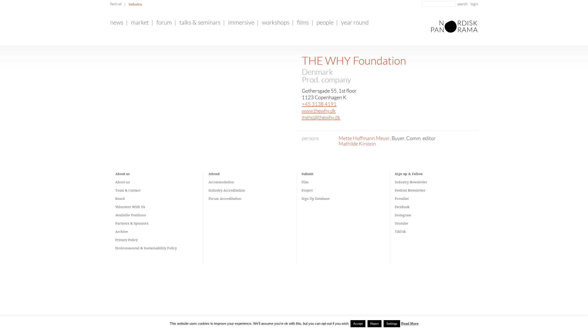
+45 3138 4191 (319, 104)
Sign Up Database (316, 199)
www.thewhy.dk (319, 111)
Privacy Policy (126, 240)
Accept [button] (358, 323)
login (474, 4)
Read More (409, 323)
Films (303, 22)
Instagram (403, 215)
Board (120, 199)
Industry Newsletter (411, 182)
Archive (121, 232)
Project (307, 190)
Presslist (402, 199)
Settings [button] (391, 323)
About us (122, 182)
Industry (135, 4)
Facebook (402, 207)
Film (305, 182)
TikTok (400, 232)
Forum (164, 22)
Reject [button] (374, 323)
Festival (116, 4)
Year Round (355, 22)
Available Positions (130, 215)
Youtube (401, 223)
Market (140, 22)
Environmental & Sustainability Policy (146, 248)
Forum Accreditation (225, 199)
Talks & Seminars (199, 22)
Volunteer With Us (130, 207)
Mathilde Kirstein (357, 144)
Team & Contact (127, 190)
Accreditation (234, 190)
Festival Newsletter (410, 190)
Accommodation (221, 182)
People (325, 22)
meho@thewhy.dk (321, 117)
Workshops (275, 22)
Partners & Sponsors (131, 223)
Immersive (241, 22)
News (116, 22)
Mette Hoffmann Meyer (364, 138)
